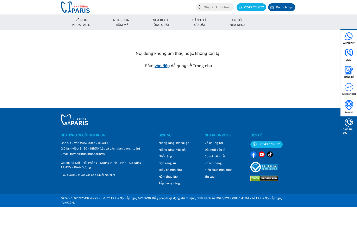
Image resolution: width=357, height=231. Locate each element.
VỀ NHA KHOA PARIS (81, 22)
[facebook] (253, 155)
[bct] (264, 173)
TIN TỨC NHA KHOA (237, 22)
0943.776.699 (98, 143)
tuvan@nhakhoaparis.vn (87, 154)
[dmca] (264, 182)
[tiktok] (270, 155)
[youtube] (262, 155)
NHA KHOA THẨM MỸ (121, 22)
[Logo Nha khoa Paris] (74, 124)
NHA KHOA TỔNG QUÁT (160, 22)
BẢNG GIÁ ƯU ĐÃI (199, 22)
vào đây (162, 65)
